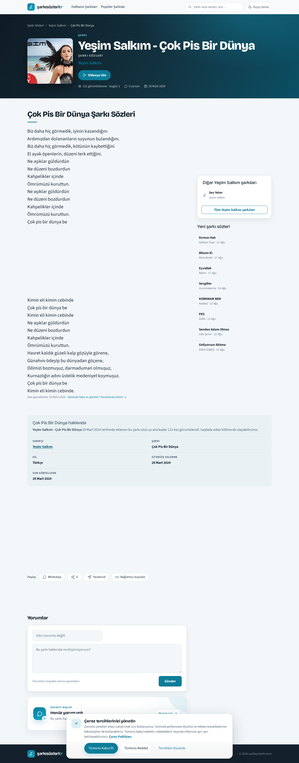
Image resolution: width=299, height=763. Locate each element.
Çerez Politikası (120, 736)
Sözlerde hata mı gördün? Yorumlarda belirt (95, 397)
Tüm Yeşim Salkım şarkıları (234, 209)
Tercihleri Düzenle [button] (171, 748)
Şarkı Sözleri (35, 25)
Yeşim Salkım (57, 25)
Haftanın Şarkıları (84, 6)
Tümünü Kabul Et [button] (101, 748)
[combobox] (217, 7)
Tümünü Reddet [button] (136, 748)
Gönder (170, 681)
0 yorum (134, 86)
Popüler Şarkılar (113, 6)
